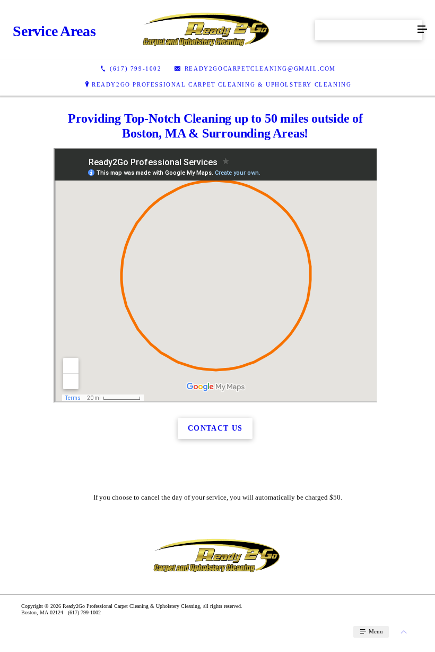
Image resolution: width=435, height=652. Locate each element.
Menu (375, 631)
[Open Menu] (422, 29)
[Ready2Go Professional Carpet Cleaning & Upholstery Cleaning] (207, 29)
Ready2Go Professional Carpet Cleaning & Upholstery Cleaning (221, 84)
